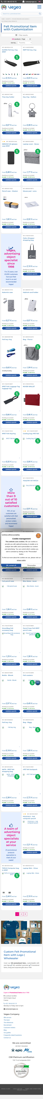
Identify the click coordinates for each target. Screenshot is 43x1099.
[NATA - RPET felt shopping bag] (11, 783)
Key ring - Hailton (29, 97)
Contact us (7, 1037)
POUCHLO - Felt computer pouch (29, 818)
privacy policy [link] (21, 560)
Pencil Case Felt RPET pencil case (31, 629)
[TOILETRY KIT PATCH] (32, 494)
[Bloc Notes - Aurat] (32, 594)
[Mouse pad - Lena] (32, 204)
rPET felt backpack (30, 769)
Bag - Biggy (27, 722)
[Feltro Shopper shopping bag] (32, 251)
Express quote (11, 86)
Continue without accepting (11, 534)
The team (7, 1020)
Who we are (7, 1017)
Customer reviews (9, 1027)
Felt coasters (28, 675)
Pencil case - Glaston (10, 191)
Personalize (31, 565)
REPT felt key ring (29, 50)
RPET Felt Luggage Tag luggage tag (11, 388)
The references (8, 1022)
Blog (5, 1030)
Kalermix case (7, 292)
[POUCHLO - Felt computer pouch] (32, 830)
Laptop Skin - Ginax (30, 868)
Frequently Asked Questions (13, 1035)
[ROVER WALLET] (32, 400)
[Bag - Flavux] (32, 353)
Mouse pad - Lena (30, 191)
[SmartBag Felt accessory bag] (11, 641)
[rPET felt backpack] (32, 783)
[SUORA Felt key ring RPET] (11, 63)
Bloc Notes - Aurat (30, 581)
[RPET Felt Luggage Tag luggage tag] (11, 400)
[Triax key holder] (11, 110)
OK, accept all (11, 565)
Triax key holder (8, 97)
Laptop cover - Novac (31, 144)
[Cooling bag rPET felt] (32, 447)
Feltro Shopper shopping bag (28, 239)
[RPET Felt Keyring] (11, 447)
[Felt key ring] (11, 353)
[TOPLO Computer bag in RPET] (11, 881)
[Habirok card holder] (32, 306)
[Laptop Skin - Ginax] (32, 881)
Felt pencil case (8, 581)
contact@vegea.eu (31, 2)
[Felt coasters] (32, 689)
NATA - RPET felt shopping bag (8, 770)
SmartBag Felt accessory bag (7, 629)
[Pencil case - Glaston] (11, 204)
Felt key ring (7, 339)
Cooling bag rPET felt (31, 434)
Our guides (7, 1032)
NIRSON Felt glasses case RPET (9, 145)
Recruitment (8, 1025)
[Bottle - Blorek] (11, 689)
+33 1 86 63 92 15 (11, 1003)
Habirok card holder (30, 292)
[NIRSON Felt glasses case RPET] (11, 157)
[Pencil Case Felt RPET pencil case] (32, 641)
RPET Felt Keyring (9, 434)
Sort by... (14, 42)
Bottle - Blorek (7, 675)
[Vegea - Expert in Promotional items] (11, 9)
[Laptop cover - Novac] (32, 157)
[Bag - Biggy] (32, 736)
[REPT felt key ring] (32, 63)
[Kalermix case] (11, 306)
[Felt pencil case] (11, 594)
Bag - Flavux (27, 339)
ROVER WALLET (29, 386)
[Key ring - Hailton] (32, 110)
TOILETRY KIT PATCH (30, 481)
